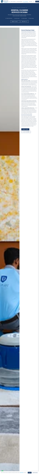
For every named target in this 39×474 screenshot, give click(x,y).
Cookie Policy (21, 472)
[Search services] (34, 1)
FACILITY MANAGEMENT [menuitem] (25, 1)
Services (15, 7)
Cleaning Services (19, 7)
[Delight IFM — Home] (4, 1)
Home (12, 7)
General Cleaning (23, 7)
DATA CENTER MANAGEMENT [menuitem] (19, 1)
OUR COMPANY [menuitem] (30, 1)
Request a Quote (15, 21)
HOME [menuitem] (9, 1)
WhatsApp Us (24, 21)
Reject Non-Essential (35, 472)
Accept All (29, 472)
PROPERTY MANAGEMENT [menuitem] (13, 1)
